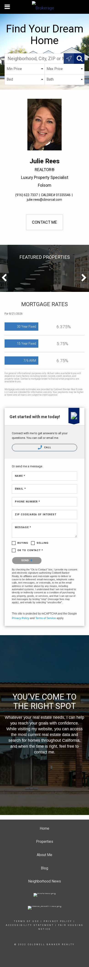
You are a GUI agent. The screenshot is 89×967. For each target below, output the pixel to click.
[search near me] (69, 58)
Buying (22, 542)
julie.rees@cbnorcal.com (44, 199)
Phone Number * (27, 501)
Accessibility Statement (30, 925)
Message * (23, 527)
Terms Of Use (26, 921)
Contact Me (44, 222)
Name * (20, 475)
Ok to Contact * (30, 550)
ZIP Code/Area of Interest (36, 514)
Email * (20, 488)
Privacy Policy (20, 618)
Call (47, 447)
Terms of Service (45, 618)
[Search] (79, 58)
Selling (43, 542)
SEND (25, 560)
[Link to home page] (44, 7)
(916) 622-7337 (26, 195)
